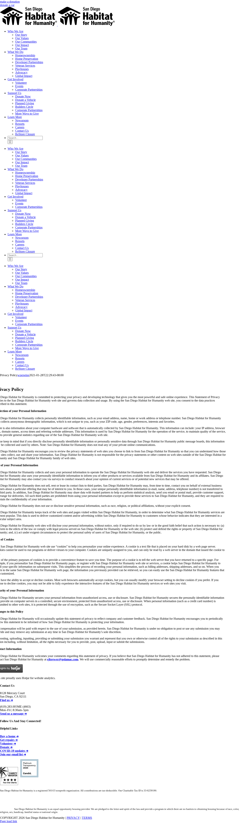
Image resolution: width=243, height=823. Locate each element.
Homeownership (25, 55)
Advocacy (21, 72)
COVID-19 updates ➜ (14, 750)
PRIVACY (73, 817)
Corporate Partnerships (29, 89)
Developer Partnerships (29, 62)
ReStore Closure (25, 134)
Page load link (8, 821)
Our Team (21, 48)
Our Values (22, 38)
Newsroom (21, 120)
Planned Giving (24, 103)
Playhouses (22, 69)
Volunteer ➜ (8, 743)
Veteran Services (25, 65)
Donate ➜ (6, 747)
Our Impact (22, 45)
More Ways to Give (27, 113)
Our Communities (26, 41)
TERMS (87, 817)
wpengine (23, 375)
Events (19, 86)
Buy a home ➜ (9, 736)
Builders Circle (24, 106)
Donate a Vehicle (25, 99)
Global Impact (23, 75)
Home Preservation (26, 58)
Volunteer (21, 82)
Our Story (21, 34)
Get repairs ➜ (9, 740)
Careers (19, 127)
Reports (19, 123)
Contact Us (22, 130)
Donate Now (23, 96)
